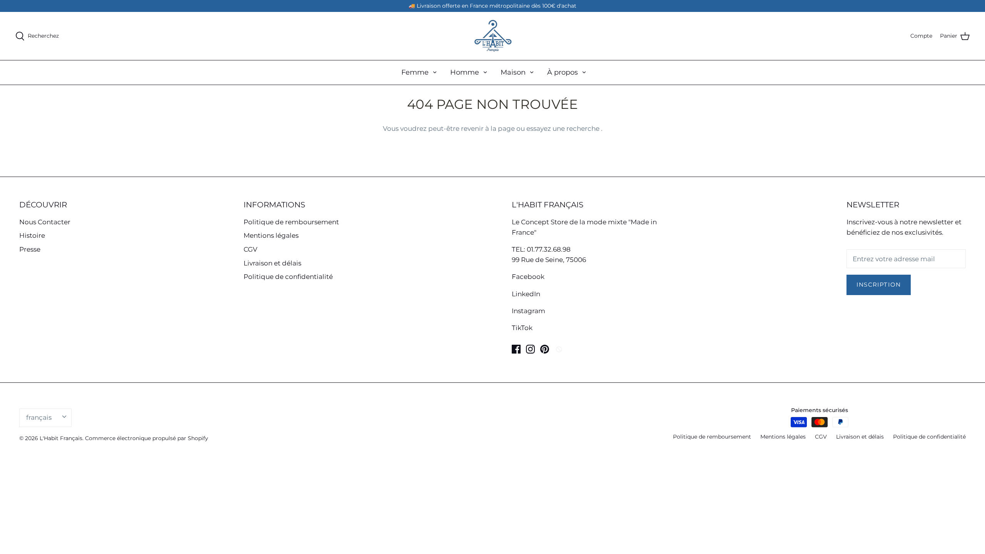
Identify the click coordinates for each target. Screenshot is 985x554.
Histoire (32, 235)
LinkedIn (526, 294)
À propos (562, 72)
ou (521, 128)
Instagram (528, 311)
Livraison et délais (272, 263)
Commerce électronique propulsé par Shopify (146, 438)
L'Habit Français (61, 438)
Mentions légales (271, 235)
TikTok (522, 328)
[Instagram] (530, 349)
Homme (464, 72)
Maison (513, 72)
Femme (415, 72)
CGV (250, 249)
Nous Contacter (44, 222)
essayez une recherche (563, 128)
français (39, 417)
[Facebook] (516, 349)
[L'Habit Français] (492, 36)
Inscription (878, 284)
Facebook (528, 276)
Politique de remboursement (291, 222)
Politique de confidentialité (288, 276)
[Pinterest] (544, 349)
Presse (29, 249)
